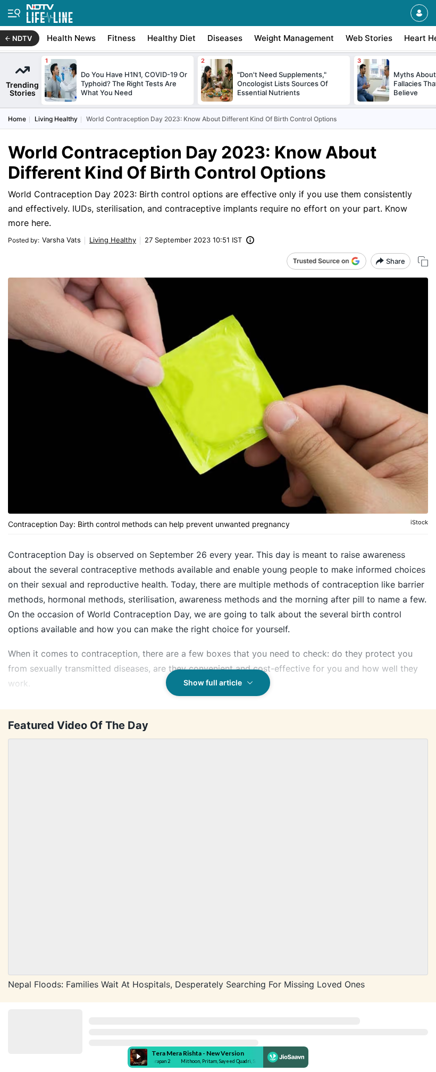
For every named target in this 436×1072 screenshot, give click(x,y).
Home (17, 119)
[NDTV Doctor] (50, 11)
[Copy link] (423, 261)
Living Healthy (56, 119)
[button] (419, 13)
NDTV (22, 38)
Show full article (212, 682)
